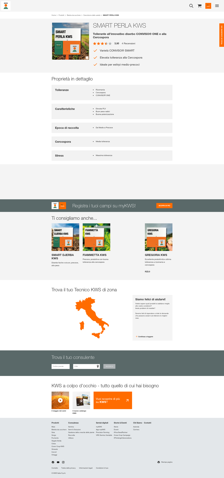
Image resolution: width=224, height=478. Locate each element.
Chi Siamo (137, 423)
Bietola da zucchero (59, 429)
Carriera (136, 429)
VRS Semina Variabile (104, 435)
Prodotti (55, 423)
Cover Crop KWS (58, 446)
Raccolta (71, 435)
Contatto (55, 468)
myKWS (99, 427)
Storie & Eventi (120, 423)
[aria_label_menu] (217, 6)
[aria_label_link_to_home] (5, 6)
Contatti (147, 423)
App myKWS (100, 429)
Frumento (55, 438)
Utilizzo (71, 438)
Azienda (136, 427)
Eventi (116, 429)
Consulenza (73, 423)
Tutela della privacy (68, 468)
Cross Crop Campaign (122, 435)
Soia (53, 432)
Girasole (55, 449)
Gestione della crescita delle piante (81, 432)
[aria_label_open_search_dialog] (191, 6)
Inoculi (54, 452)
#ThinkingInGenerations (122, 438)
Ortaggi (54, 455)
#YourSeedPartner (121, 432)
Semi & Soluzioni (74, 429)
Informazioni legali (86, 468)
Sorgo (54, 435)
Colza (54, 444)
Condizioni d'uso (102, 468)
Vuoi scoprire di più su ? (108, 400)
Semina (71, 427)
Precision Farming (102, 432)
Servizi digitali (102, 423)
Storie (116, 427)
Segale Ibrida (56, 441)
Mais (53, 427)
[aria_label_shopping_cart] (199, 6)
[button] (60, 402)
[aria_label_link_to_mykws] (208, 6)
